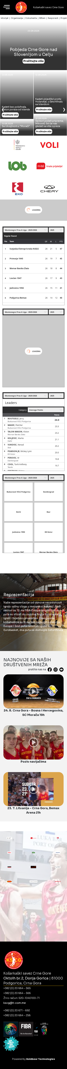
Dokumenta (31, 18)
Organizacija (17, 18)
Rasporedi (53, 18)
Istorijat (4, 18)
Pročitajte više (33, 61)
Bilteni (42, 18)
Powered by (33, 1059)
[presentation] (3, 109)
